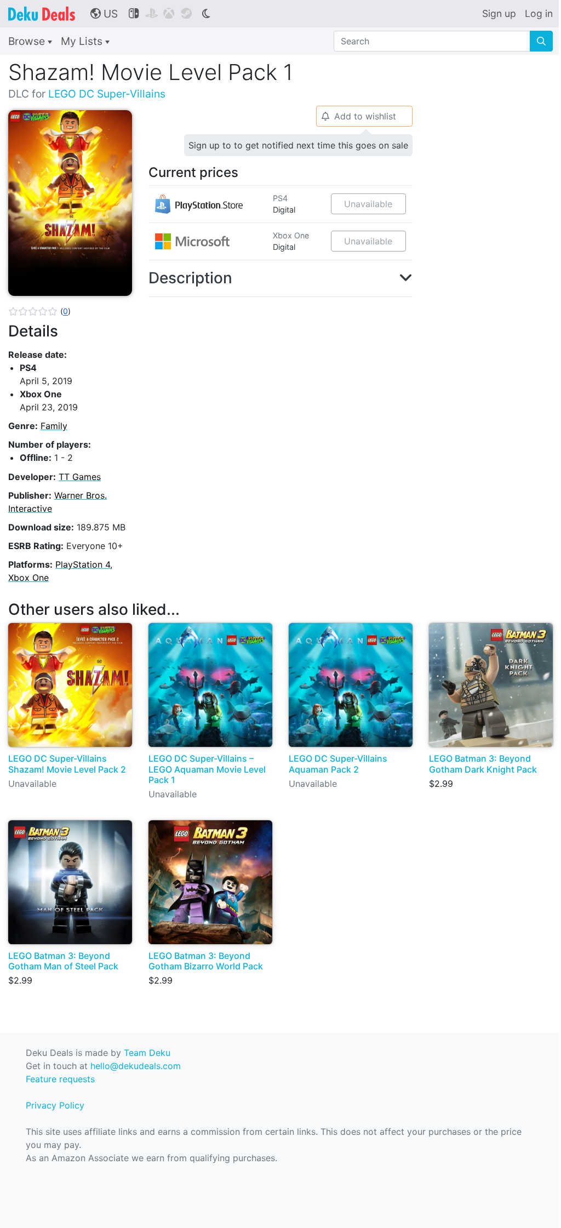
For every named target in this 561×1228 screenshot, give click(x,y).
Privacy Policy (55, 1105)
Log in (539, 13)
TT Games (80, 476)
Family (54, 425)
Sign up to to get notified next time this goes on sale (298, 145)
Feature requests (60, 1078)
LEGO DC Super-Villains (106, 93)
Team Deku (147, 1052)
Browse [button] (28, 41)
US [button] (104, 13)
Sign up (499, 13)
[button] (39, 311)
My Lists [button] (83, 41)
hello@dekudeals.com (135, 1065)
